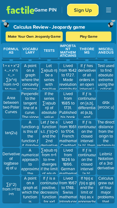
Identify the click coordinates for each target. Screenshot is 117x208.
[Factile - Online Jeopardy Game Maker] (20, 10)
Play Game (89, 36)
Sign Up (83, 10)
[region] (58, 112)
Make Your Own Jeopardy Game (34, 36)
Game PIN (45, 10)
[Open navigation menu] (109, 10)
